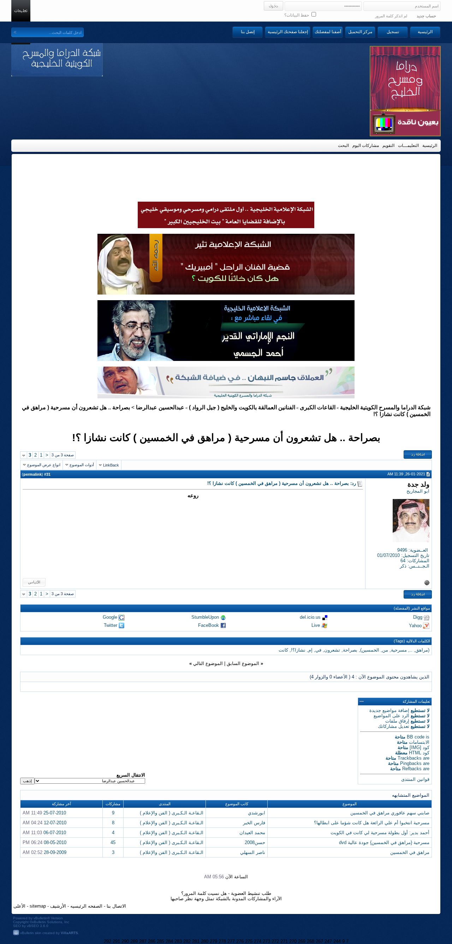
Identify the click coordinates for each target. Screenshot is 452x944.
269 (301, 941)
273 (266, 941)
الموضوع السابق (243, 663)
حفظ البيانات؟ (297, 15)
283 (178, 941)
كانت (283, 650)
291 (116, 941)
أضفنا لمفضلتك (328, 31)
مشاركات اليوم (365, 145)
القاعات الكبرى (317, 407)
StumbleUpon (205, 617)
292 (107, 941)
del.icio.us (310, 617)
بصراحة (350, 650)
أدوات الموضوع (82, 465)
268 (310, 941)
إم (310, 650)
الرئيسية (425, 31)
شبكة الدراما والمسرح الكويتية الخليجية (385, 407)
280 (204, 941)
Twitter (110, 625)
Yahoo (415, 625)
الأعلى (19, 906)
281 (196, 941)
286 (151, 941)
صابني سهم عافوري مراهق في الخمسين (389, 812)
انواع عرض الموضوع (43, 465)
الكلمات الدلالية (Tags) (412, 641)
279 (213, 941)
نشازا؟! (298, 650)
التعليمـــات (408, 145)
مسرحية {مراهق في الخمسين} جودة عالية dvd (384, 842)
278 (222, 941)
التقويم (388, 145)
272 (275, 941)
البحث (343, 145)
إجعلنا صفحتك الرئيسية (288, 31)
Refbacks (412, 768)
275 (248, 941)
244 (337, 941)
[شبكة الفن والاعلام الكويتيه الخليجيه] (226, 293)
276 (240, 941)
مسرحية (399, 650)
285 (160, 941)
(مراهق (422, 650)
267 (319, 941)
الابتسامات (419, 742)
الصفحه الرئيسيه (86, 906)
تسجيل (393, 31)
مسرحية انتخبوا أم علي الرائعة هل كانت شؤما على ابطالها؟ (371, 822)
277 (231, 941)
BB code (415, 737)
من (385, 650)
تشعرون (332, 650)
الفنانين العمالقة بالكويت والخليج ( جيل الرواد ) (242, 407)
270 (293, 941)
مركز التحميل (360, 31)
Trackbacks (410, 758)
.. (411, 650)
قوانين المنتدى (415, 779)
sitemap (38, 906)
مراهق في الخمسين (409, 852)
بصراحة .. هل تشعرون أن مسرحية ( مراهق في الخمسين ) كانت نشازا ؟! (226, 437)
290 (125, 941)
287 (143, 941)
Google (110, 617)
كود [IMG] (419, 747)
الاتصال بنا (116, 906)
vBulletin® (42, 918)
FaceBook (208, 625)
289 (134, 941)
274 (257, 941)
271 (284, 941)
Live (315, 625)
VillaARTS (69, 933)
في (318, 650)
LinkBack (111, 465)
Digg (417, 617)
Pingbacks (411, 763)
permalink (32, 474)
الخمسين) (369, 650)
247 (328, 941)
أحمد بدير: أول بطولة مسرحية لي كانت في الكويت (380, 832)
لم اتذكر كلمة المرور (391, 16)
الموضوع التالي (208, 663)
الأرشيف (58, 906)
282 (187, 941)
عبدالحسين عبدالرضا (160, 407)
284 (169, 941)
